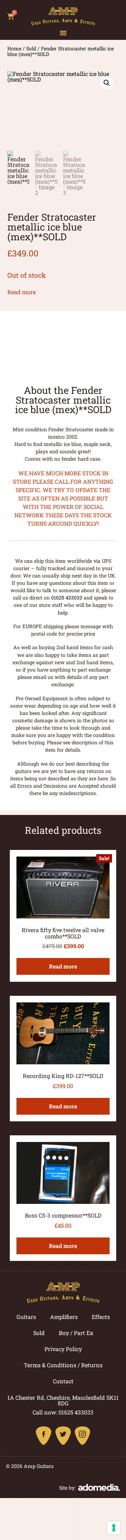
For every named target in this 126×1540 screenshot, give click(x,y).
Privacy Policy (63, 1349)
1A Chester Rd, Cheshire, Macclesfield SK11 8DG (63, 1400)
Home (14, 48)
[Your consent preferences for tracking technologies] (113, 1527)
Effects (101, 1316)
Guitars (26, 1316)
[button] (63, 32)
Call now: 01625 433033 (63, 1412)
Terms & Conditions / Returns (63, 1365)
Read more (21, 292)
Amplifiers (64, 1316)
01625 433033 (66, 597)
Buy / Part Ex (76, 1332)
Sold (31, 48)
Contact (63, 1381)
